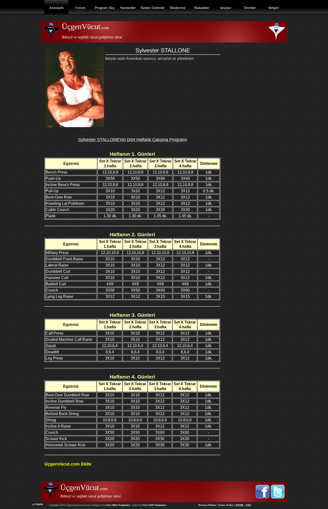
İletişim (273, 8)
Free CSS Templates (154, 505)
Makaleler (201, 8)
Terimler (250, 8)
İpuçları (225, 8)
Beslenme (177, 8)
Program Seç (105, 8)
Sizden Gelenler (152, 8)
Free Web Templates (118, 505)
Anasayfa (56, 8)
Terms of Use (225, 505)
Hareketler (128, 8)
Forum (80, 8)
